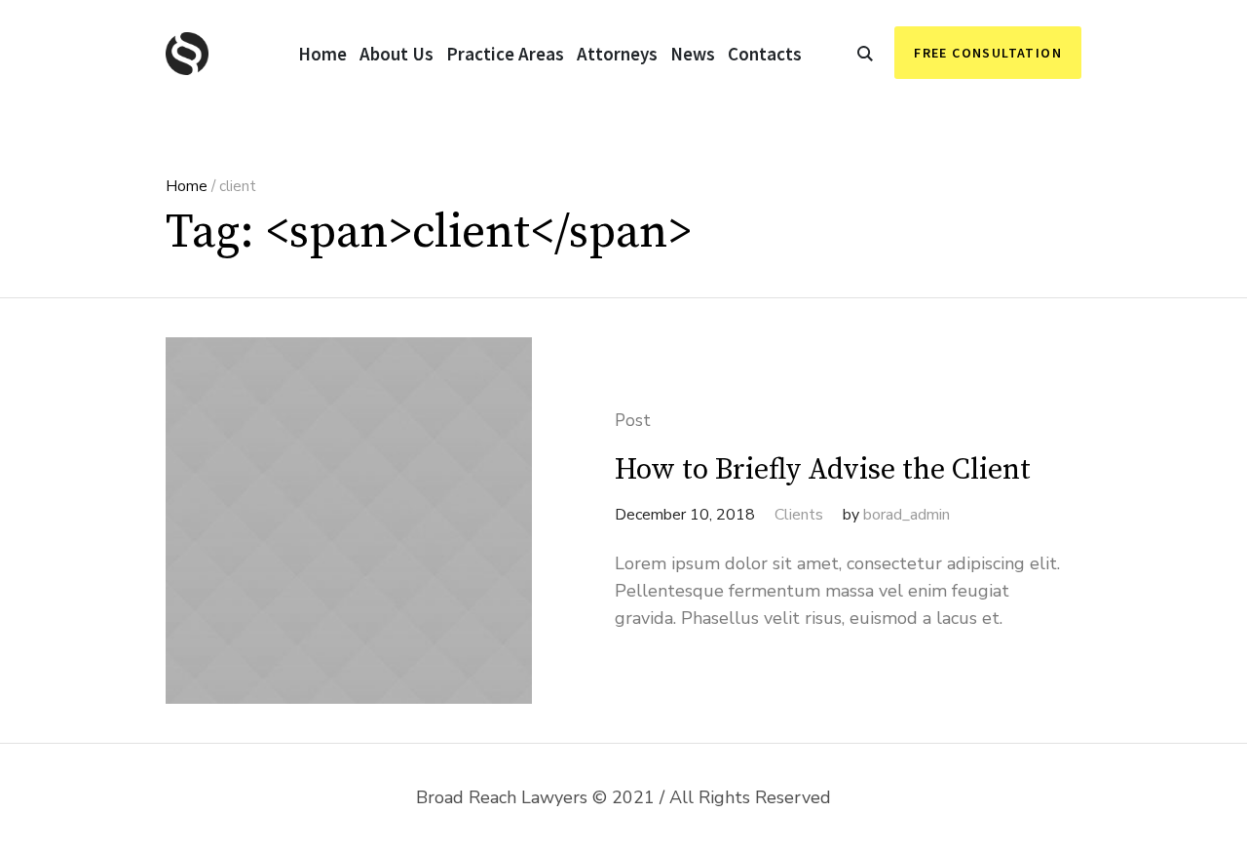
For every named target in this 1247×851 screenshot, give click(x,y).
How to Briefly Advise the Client (823, 469)
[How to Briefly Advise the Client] (349, 520)
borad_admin (906, 514)
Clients (799, 514)
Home (187, 186)
